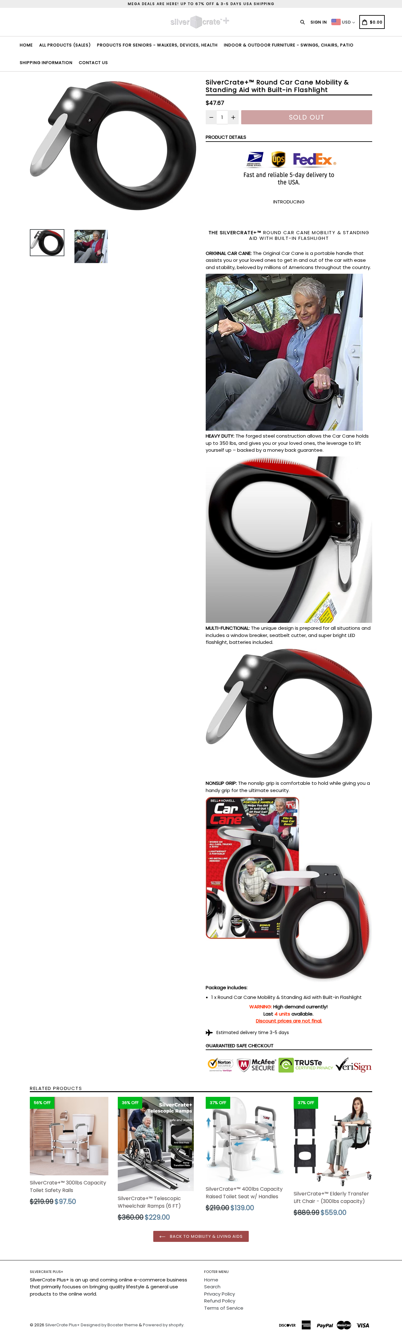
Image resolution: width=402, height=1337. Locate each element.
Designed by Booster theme (109, 1325)
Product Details (226, 137)
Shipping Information (46, 63)
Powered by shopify (163, 1325)
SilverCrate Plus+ (62, 1325)
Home (26, 45)
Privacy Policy (219, 1294)
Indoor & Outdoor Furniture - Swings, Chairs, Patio (289, 45)
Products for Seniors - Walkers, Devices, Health (157, 45)
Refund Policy (219, 1300)
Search (212, 1286)
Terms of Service (223, 1308)
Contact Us (93, 63)
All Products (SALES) (65, 45)
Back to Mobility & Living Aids (206, 1236)
